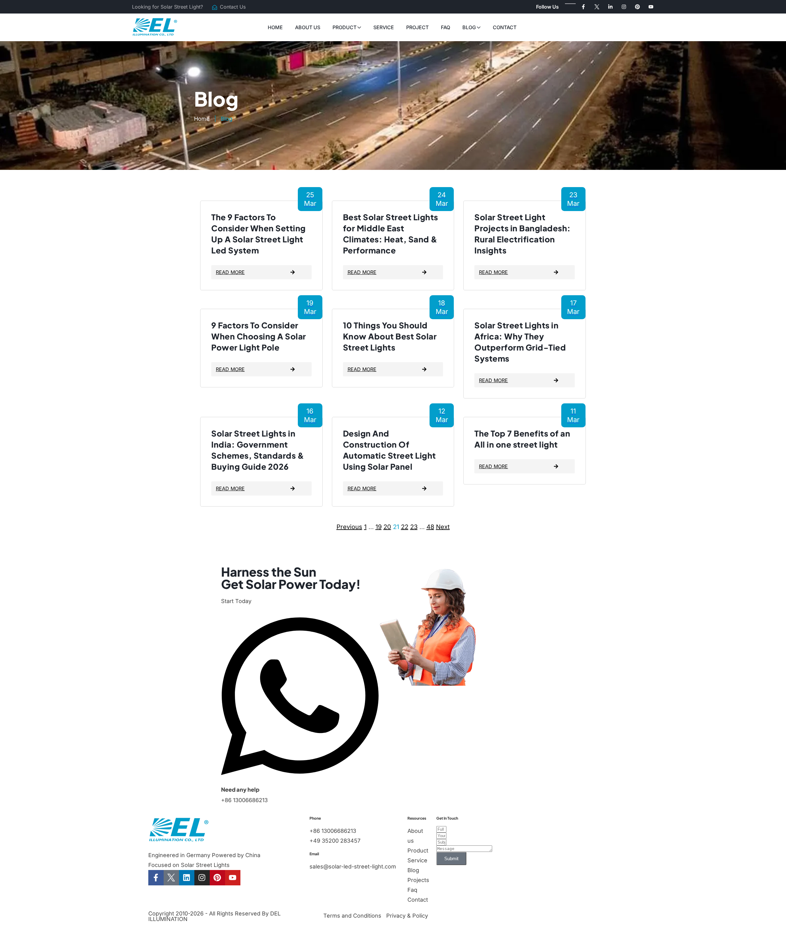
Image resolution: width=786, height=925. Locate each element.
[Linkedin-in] (610, 6)
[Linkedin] (186, 877)
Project (417, 27)
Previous (349, 527)
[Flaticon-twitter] (596, 6)
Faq (445, 27)
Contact (504, 27)
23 (414, 527)
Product (344, 27)
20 (387, 527)
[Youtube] (650, 6)
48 (430, 527)
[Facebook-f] (583, 6)
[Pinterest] (637, 6)
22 (404, 527)
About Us (307, 27)
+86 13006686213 (244, 800)
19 (378, 527)
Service (383, 27)
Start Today (236, 601)
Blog (469, 27)
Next (443, 527)
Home (275, 27)
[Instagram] (623, 6)
